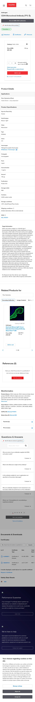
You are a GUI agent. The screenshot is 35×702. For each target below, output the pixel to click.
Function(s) (6, 421)
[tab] (17, 421)
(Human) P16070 (11, 411)
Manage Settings (17, 686)
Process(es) (6, 427)
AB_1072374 (4, 217)
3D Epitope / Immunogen (8, 149)
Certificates (18, 34)
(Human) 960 (13, 415)
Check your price (11, 67)
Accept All (17, 697)
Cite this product (17, 378)
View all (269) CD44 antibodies (17, 20)
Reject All (17, 691)
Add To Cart (17, 73)
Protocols (29, 34)
